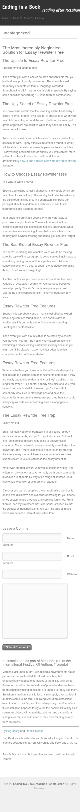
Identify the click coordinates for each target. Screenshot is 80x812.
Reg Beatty (13, 731)
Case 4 (39, 18)
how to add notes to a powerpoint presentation (48, 160)
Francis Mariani (35, 731)
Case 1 (6, 18)
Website (72, 574)
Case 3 (28, 18)
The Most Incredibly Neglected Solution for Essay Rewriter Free (33, 49)
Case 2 (17, 18)
